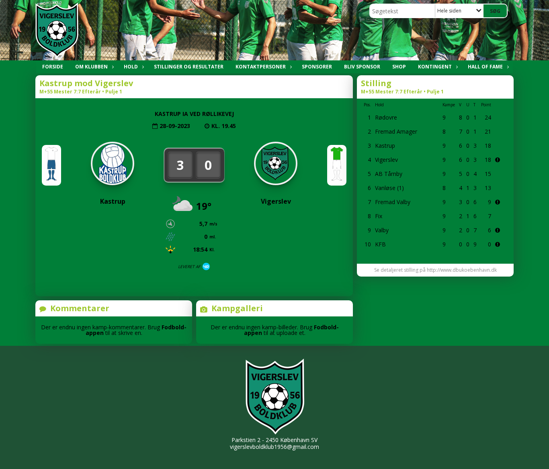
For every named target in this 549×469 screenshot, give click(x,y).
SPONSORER (317, 66)
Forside (52, 66)
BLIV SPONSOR (362, 66)
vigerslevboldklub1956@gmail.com (274, 446)
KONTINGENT (435, 66)
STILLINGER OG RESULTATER (188, 66)
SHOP (399, 66)
